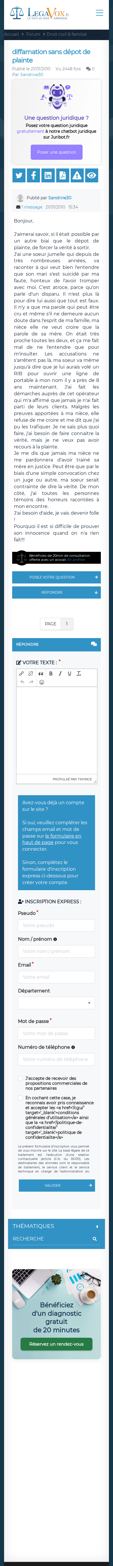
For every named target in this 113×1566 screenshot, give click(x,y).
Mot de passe (33, 1021)
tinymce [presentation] (85, 779)
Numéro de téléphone (44, 1047)
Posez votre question (52, 577)
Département (34, 991)
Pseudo (27, 913)
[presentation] (21, 673)
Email (24, 965)
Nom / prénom (35, 939)
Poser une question (56, 152)
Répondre (52, 592)
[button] (21, 673)
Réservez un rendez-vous (56, 1344)
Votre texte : (39, 662)
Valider (53, 1185)
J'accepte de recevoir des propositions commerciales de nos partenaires (56, 1083)
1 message (31, 207)
